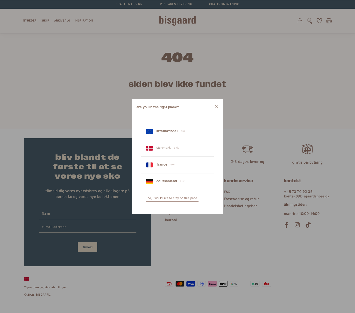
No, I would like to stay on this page (172, 198)
